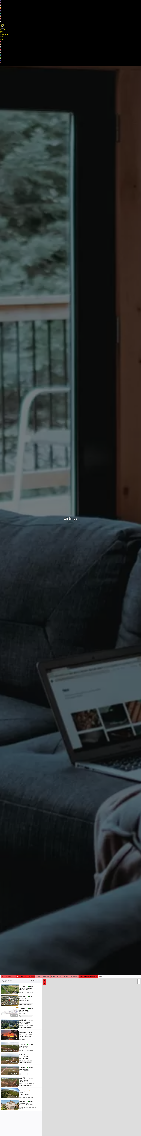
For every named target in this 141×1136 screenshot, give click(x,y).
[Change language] (1, 1)
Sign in (6, 23)
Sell (1, 38)
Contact (2, 39)
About (1, 29)
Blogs (1, 31)
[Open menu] (0, 65)
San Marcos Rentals (5, 33)
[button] (139, 980)
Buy (1, 36)
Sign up (2, 23)
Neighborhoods (4, 34)
